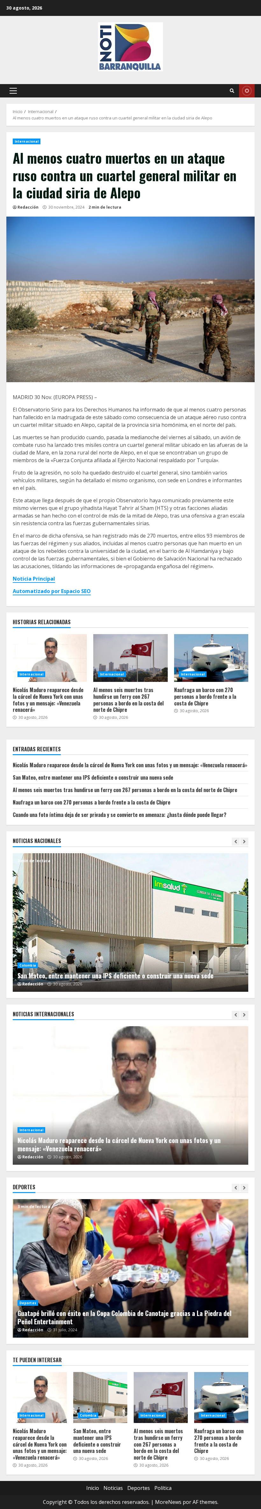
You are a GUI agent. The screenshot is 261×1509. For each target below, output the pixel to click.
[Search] (232, 91)
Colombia (28, 957)
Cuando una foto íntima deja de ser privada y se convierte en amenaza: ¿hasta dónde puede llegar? (119, 815)
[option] (131, 922)
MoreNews (168, 1501)
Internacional (27, 141)
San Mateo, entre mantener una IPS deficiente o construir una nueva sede (93, 777)
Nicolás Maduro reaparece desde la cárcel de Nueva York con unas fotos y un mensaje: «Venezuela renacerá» (50, 658)
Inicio (92, 1487)
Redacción (28, 207)
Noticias (113, 1487)
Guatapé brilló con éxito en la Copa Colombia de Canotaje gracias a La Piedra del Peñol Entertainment (130, 1268)
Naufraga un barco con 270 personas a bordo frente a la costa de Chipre (211, 658)
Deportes (27, 1303)
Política (163, 1487)
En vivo (247, 90)
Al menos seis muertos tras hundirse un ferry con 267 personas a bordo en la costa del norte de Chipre (130, 658)
